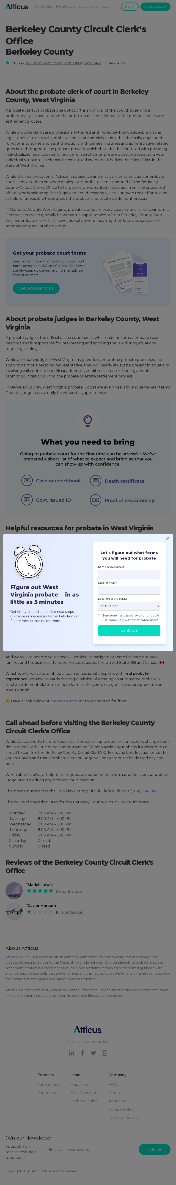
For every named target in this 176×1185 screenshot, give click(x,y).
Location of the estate (113, 598)
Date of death (107, 583)
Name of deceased (111, 567)
